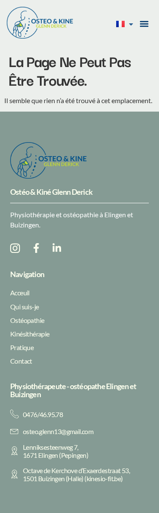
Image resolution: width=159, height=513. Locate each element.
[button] (144, 24)
